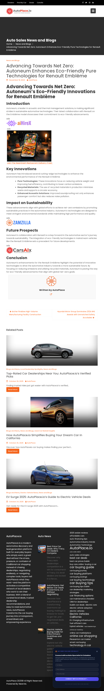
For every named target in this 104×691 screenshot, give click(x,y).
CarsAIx (40, 2)
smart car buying (78, 642)
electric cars (91, 605)
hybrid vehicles (76, 626)
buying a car (90, 564)
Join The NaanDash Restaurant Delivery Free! (30, 163)
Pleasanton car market (80, 639)
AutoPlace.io (81, 548)
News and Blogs (13, 60)
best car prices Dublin (80, 561)
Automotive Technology (81, 545)
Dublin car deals (77, 605)
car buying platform (81, 573)
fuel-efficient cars (78, 623)
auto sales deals (75, 552)
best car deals (78, 558)
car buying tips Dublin (80, 586)
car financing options (81, 595)
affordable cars (77, 536)
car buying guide (82, 567)
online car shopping (83, 635)
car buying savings (78, 577)
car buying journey (78, 570)
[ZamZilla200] (19, 222)
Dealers (11, 2)
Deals (31, 2)
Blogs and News (13, 369)
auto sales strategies (79, 555)
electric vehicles (77, 611)
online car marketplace (80, 633)
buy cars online (77, 564)
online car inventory (76, 630)
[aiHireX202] (19, 123)
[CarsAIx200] (19, 250)
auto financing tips (78, 539)
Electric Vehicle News (29, 492)
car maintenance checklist (82, 598)
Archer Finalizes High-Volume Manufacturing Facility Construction (25, 313)
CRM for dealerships (79, 602)
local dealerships (90, 626)
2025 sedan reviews (79, 533)
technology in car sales (80, 647)
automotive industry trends (82, 542)
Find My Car (21, 2)
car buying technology (82, 579)
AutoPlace (33, 80)
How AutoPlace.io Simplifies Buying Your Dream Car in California (44, 436)
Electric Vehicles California (79, 615)
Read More (13, 389)
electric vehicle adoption (81, 608)
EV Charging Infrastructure (82, 620)
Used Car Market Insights (44, 431)
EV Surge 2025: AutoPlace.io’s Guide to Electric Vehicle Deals (48, 497)
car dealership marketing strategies (81, 591)
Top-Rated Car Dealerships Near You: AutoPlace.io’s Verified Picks (48, 375)
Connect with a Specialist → (77, 679)
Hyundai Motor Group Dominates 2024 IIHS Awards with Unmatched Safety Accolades (76, 314)
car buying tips (81, 583)
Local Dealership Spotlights (31, 369)
